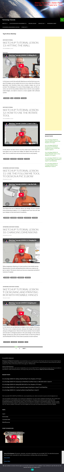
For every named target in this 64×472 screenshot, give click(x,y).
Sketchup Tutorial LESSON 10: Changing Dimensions (20, 231)
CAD (12, 98)
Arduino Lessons (32, 23)
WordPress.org (6, 422)
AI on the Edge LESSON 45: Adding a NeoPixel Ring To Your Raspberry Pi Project (52, 141)
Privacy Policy (7, 461)
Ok (32, 469)
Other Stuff (24, 27)
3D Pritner (6, 217)
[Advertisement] (53, 84)
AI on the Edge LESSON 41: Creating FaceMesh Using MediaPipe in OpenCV (51, 165)
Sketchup (5, 40)
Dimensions (20, 277)
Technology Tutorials (8, 20)
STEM (26, 342)
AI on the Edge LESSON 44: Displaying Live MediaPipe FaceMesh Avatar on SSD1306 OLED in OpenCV (52, 147)
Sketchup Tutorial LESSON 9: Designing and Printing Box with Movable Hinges (20, 292)
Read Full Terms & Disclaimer (47, 369)
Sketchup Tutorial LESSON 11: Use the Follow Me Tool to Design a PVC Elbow (21, 173)
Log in (3, 413)
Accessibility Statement (8, 358)
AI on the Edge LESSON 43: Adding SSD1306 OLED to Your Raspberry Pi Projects (52, 154)
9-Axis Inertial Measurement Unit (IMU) (10, 27)
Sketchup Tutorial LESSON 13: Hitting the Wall (20, 44)
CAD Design (13, 158)
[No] (62, 468)
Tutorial (10, 40)
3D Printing (6, 342)
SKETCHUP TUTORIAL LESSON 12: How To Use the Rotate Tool (20, 112)
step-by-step (28, 217)
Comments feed (6, 419)
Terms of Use (7, 457)
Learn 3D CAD (41, 23)
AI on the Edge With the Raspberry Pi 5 (18, 23)
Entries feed (5, 416)
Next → (25, 348)
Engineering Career (51, 23)
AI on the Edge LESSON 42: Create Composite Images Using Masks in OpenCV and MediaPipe (53, 159)
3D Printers (6, 168)
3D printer (6, 98)
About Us (4, 23)
